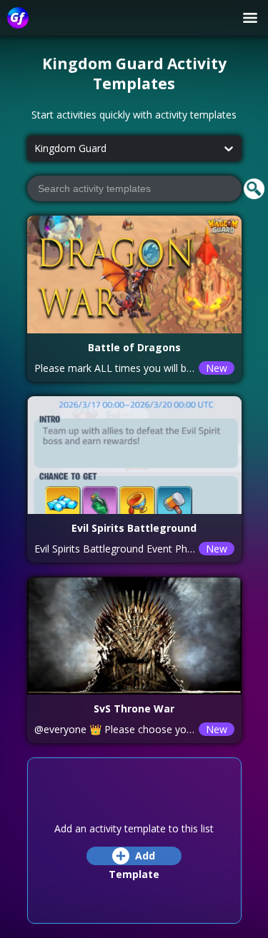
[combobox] (34, 149)
